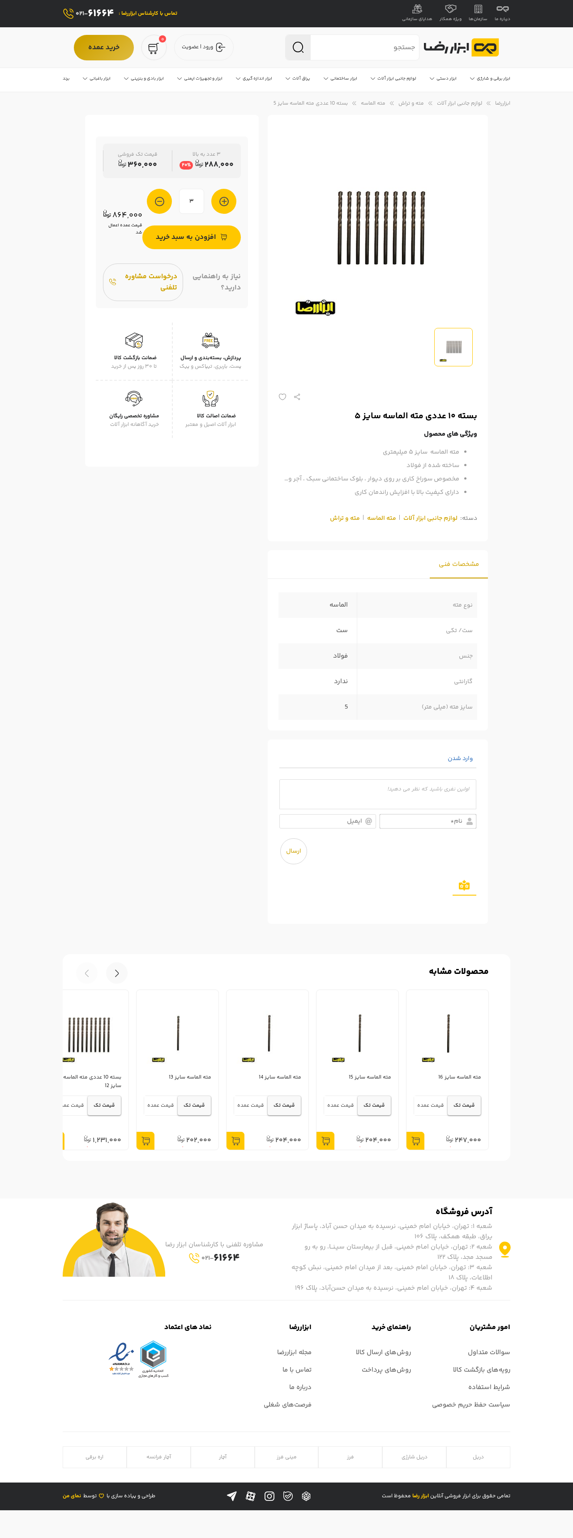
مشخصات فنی (459, 564)
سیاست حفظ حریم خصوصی (471, 1405)
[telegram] (232, 1496)
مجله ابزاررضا (294, 1352)
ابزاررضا (502, 103)
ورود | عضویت (197, 47)
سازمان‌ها (478, 19)
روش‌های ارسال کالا (383, 1352)
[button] (87, 973)
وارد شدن (461, 759)
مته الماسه (373, 103)
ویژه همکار (451, 19)
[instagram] (269, 1496)
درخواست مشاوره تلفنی (151, 282)
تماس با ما (297, 1370)
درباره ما (502, 19)
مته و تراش (411, 103)
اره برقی (94, 1457)
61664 (95, 13)
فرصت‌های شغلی (288, 1405)
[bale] (288, 1496)
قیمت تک (464, 1105)
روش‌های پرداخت (386, 1370)
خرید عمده (104, 47)
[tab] (459, 564)
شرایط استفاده (489, 1387)
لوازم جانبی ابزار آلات (459, 103)
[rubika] (306, 1496)
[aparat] (251, 1496)
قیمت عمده (430, 1105)
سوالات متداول (489, 1352)
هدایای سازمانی (417, 19)
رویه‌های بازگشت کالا (481, 1370)
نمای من (72, 1496)
